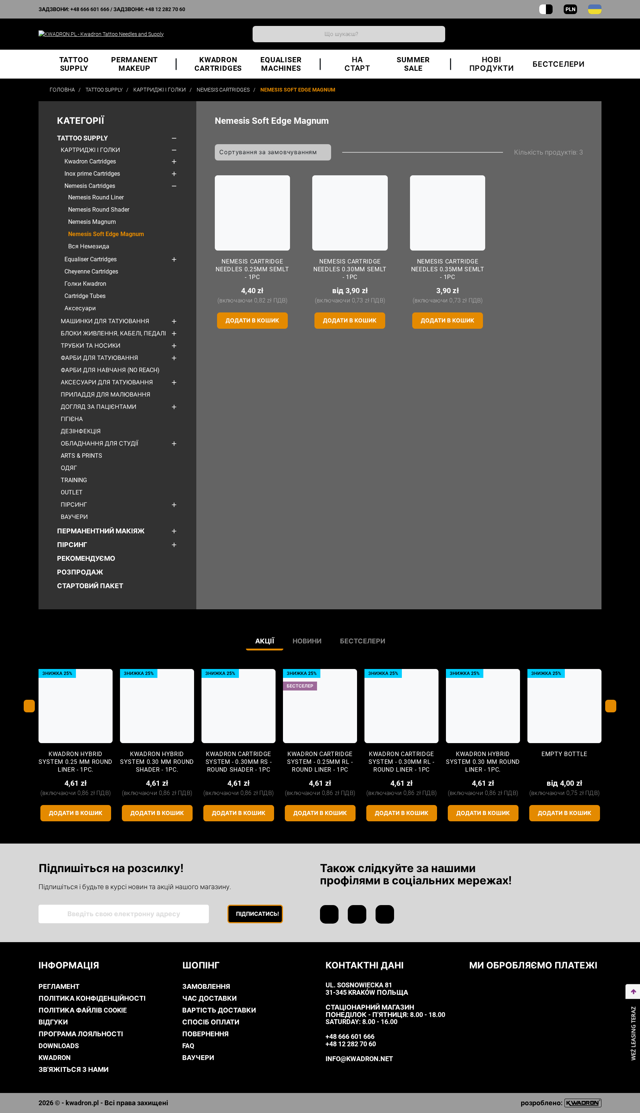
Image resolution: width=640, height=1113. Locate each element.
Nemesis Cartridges (89, 185)
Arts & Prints (81, 455)
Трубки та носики (90, 345)
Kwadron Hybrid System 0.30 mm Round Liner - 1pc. (483, 762)
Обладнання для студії (99, 443)
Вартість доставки (219, 1010)
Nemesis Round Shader (98, 209)
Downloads (59, 1046)
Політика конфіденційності (92, 998)
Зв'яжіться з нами (74, 1069)
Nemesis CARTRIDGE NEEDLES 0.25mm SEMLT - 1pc (252, 269)
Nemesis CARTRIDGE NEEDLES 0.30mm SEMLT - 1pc (350, 269)
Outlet (72, 492)
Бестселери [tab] (362, 641)
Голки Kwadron (85, 283)
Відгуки (53, 1022)
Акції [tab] (264, 641)
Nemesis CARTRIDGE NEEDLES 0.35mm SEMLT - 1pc (447, 269)
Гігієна (72, 419)
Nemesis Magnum (92, 221)
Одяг (69, 467)
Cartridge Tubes (85, 295)
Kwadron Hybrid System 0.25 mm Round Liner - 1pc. (76, 762)
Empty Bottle (564, 754)
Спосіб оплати (210, 1022)
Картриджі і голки (90, 149)
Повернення (205, 1034)
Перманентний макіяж (101, 531)
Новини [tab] (307, 641)
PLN (571, 9)
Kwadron (55, 1057)
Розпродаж (80, 572)
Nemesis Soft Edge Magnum (106, 234)
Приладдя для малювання (105, 394)
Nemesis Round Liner (96, 197)
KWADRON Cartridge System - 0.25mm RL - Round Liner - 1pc (320, 762)
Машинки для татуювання (105, 321)
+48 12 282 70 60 (165, 9)
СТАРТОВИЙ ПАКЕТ (90, 586)
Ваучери (74, 516)
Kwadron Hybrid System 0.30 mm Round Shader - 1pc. (157, 762)
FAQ (188, 1046)
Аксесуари (80, 308)
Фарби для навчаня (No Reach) (110, 370)
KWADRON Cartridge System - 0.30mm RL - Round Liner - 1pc (401, 762)
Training (74, 480)
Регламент (59, 986)
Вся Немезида (88, 246)
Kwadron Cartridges (90, 161)
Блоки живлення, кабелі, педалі (113, 333)
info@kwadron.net (359, 1059)
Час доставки (209, 998)
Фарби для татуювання (99, 357)
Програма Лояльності (81, 1034)
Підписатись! (257, 914)
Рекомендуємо (86, 558)
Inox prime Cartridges (92, 173)
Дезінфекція (81, 431)
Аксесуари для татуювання (107, 382)
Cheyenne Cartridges (91, 271)
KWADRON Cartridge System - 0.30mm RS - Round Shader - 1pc (239, 762)
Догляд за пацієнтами (98, 406)
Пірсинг (74, 504)
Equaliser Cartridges (90, 259)
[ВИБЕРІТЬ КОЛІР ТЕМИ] (546, 9)
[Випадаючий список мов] (594, 9)
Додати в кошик (252, 320)
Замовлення (206, 986)
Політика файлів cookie (83, 1010)
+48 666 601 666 (89, 9)
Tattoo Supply (82, 138)
